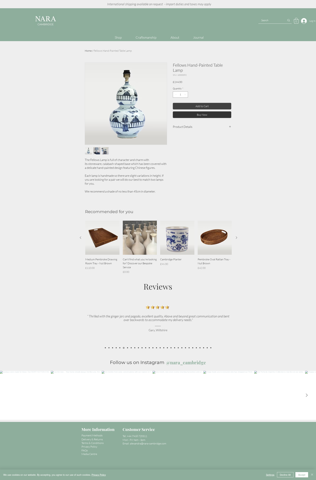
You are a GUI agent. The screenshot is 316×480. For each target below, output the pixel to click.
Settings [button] (270, 474)
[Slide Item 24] (119, 347)
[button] (296, 21)
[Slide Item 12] (181, 347)
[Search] (288, 20)
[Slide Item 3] (156, 347)
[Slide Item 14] (189, 347)
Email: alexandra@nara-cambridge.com (144, 443)
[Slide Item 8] (167, 347)
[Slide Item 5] (160, 347)
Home (88, 50)
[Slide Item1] (149, 347)
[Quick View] (102, 238)
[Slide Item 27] (112, 347)
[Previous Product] (80, 238)
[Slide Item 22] (210, 347)
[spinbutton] (180, 94)
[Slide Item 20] (203, 347)
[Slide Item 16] (196, 347)
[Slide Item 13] (185, 347)
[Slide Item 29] (134, 347)
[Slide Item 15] (192, 347)
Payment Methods (92, 435)
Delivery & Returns (92, 439)
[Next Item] (307, 395)
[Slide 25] (116, 347)
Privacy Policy (99, 474)
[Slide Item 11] (178, 347)
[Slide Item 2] (142, 347)
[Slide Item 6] (152, 347)
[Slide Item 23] (131, 347)
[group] (158, 247)
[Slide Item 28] (105, 347)
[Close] (312, 474)
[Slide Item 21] (207, 347)
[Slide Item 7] (163, 347)
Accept (301, 474)
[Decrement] (175, 94)
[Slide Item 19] (199, 347)
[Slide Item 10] (174, 347)
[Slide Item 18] (145, 347)
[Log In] (303, 21)
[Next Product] (236, 238)
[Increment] (185, 94)
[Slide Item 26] (123, 348)
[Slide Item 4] (138, 347)
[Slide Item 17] (127, 347)
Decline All (285, 474)
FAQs (84, 450)
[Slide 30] (108, 347)
